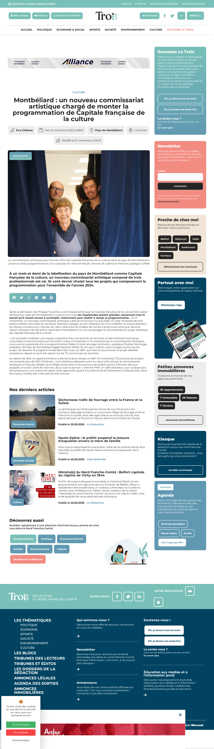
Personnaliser (20, 740)
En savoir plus (165, 127)
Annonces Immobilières (164, 4)
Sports (94, 30)
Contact (126, 4)
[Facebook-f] (164, 16)
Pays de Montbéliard (108, 130)
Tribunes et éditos (35, 664)
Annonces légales (193, 4)
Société (110, 30)
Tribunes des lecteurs (39, 658)
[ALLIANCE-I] (79, 79)
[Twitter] (172, 16)
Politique (44, 30)
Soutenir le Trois (180, 30)
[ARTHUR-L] (107, 729)
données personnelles (168, 201)
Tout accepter (21, 724)
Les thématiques (32, 620)
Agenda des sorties (36, 683)
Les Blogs (25, 653)
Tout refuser (20, 732)
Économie (29, 629)
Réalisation (189, 725)
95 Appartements (171, 389)
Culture (156, 30)
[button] (14, 298)
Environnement (133, 30)
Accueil (26, 30)
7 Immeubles (168, 397)
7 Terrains (166, 405)
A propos (140, 4)
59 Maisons (189, 397)
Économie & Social (71, 30)
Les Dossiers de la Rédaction (34, 671)
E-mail (162, 171)
